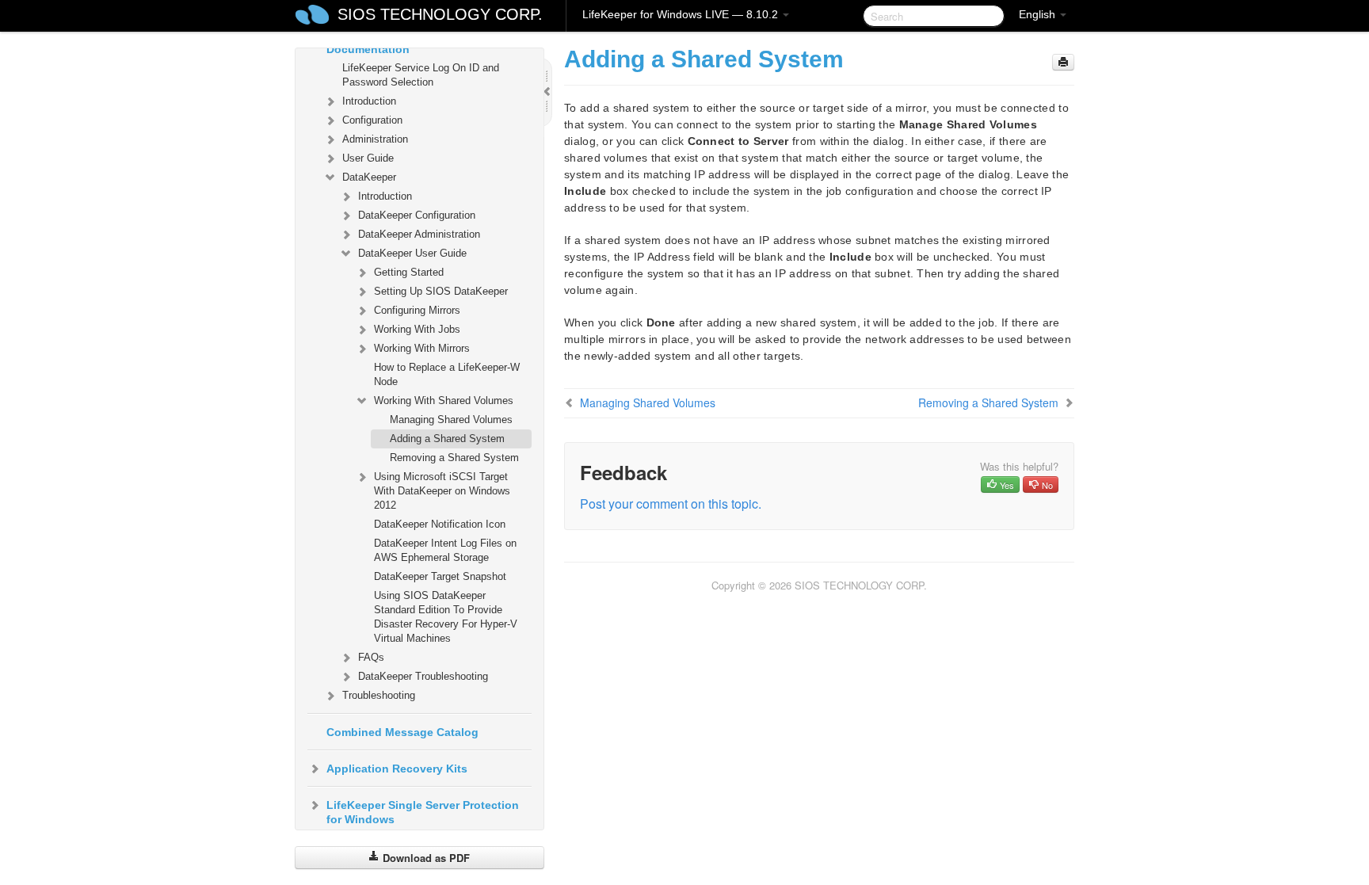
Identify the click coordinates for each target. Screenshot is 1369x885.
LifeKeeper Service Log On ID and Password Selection (420, 75)
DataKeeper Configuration (416, 215)
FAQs (371, 657)
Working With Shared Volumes (443, 400)
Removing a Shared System (454, 457)
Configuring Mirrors (417, 310)
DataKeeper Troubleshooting (423, 676)
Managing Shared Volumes (451, 419)
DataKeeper (369, 177)
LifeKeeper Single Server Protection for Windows (422, 812)
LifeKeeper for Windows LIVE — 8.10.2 (681, 14)
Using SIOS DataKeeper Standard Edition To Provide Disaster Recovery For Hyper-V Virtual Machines (445, 616)
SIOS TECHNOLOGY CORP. (440, 14)
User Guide (368, 158)
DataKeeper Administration (419, 234)
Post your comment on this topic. (670, 503)
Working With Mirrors (422, 348)
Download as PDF (424, 857)
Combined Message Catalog (402, 732)
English (1038, 14)
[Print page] (1063, 62)
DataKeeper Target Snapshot (440, 576)
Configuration (372, 120)
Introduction (369, 101)
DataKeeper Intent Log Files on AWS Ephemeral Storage (445, 550)
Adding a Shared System (447, 438)
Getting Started (409, 272)
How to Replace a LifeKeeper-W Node (447, 374)
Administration (375, 139)
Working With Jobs (417, 329)
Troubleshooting (378, 695)
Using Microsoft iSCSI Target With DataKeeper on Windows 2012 (442, 491)
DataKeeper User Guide (412, 253)
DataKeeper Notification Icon (439, 524)
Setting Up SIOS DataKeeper (441, 291)
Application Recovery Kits (396, 768)
